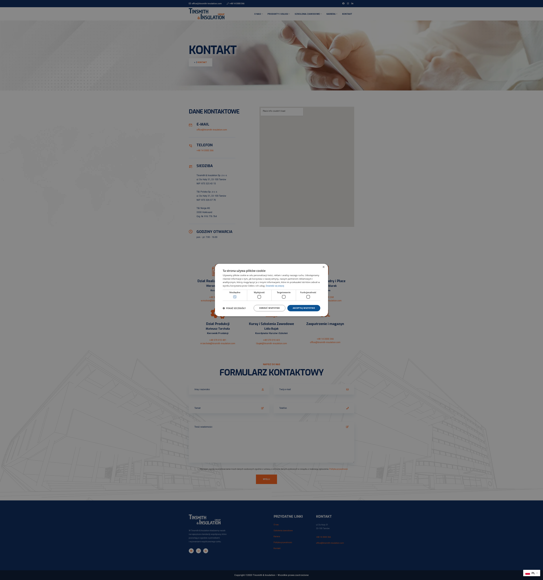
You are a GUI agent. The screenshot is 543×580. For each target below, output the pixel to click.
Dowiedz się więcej (275, 285)
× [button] (323, 267)
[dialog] (271, 290)
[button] (234, 308)
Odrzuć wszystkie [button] (269, 308)
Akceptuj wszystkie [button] (304, 308)
